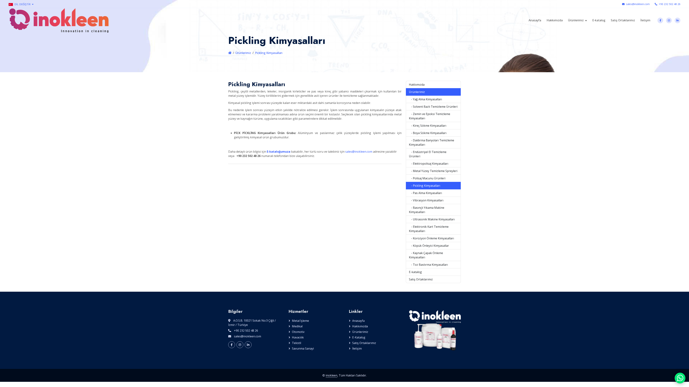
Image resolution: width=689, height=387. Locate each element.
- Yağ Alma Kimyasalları (425, 99)
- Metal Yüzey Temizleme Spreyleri (433, 171)
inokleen (331, 375)
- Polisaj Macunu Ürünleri (427, 178)
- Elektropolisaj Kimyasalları (428, 164)
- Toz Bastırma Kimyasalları (428, 265)
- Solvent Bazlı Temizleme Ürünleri (433, 107)
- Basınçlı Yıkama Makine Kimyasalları (426, 210)
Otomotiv (298, 332)
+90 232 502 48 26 (669, 4)
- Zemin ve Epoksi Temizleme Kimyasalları (429, 116)
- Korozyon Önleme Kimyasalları (431, 238)
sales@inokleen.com (638, 4)
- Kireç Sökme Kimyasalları (427, 126)
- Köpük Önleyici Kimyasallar (429, 246)
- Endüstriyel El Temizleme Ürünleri (427, 154)
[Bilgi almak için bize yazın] (680, 378)
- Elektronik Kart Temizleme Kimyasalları (429, 229)
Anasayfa (535, 20)
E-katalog (598, 20)
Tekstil (296, 343)
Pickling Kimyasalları (268, 53)
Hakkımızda (555, 20)
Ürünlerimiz (576, 20)
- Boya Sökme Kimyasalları (427, 133)
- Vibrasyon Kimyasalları (426, 200)
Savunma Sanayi (303, 348)
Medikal (297, 326)
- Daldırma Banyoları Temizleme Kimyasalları (431, 142)
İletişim (645, 20)
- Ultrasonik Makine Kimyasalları (432, 219)
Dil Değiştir (22, 4)
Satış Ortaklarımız (623, 20)
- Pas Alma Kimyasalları (425, 193)
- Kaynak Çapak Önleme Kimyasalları (426, 255)
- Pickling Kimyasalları (424, 186)
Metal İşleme (300, 321)
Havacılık (298, 337)
